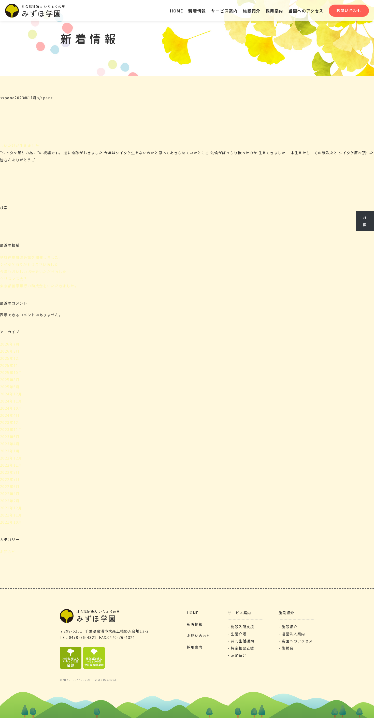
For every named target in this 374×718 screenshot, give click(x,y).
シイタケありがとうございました (29, 264)
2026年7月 (10, 344)
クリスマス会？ (13, 278)
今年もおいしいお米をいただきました (33, 271)
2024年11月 (11, 401)
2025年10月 (11, 372)
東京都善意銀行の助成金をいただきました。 (39, 285)
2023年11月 (11, 429)
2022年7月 (10, 479)
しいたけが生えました (19, 145)
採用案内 (274, 11)
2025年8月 (10, 379)
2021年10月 (11, 522)
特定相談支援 (242, 648)
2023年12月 (11, 422)
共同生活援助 (242, 640)
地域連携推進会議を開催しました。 (31, 257)
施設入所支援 (242, 626)
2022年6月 (10, 486)
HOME (176, 11)
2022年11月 (11, 465)
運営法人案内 (293, 633)
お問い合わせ (348, 10)
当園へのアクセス (305, 11)
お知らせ (8, 551)
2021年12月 (11, 507)
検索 (4, 207)
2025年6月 (10, 386)
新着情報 (197, 11)
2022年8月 (10, 472)
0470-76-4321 (82, 637)
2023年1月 (10, 450)
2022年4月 (10, 493)
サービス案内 (224, 11)
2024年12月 (11, 393)
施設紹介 (286, 612)
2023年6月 (10, 436)
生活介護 (239, 633)
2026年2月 (10, 351)
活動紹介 (239, 655)
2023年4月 (10, 443)
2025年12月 (11, 358)
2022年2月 (10, 500)
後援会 (287, 648)
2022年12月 (11, 458)
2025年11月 (11, 365)
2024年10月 (11, 408)
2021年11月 (11, 515)
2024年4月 (10, 415)
